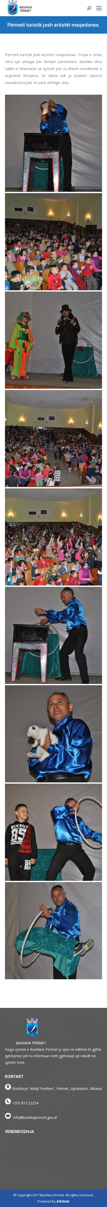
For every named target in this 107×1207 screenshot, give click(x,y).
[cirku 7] (53, 733)
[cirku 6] (53, 635)
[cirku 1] (53, 537)
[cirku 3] (53, 340)
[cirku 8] (53, 832)
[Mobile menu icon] (99, 8)
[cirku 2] (53, 438)
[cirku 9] (53, 930)
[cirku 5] (53, 143)
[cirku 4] (53, 241)
